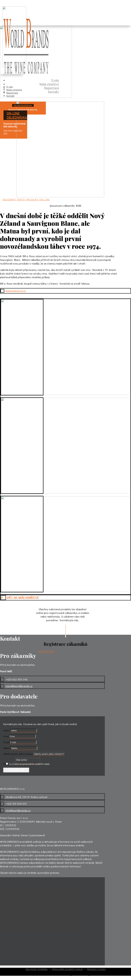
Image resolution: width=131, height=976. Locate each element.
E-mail (6, 742)
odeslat (16, 770)
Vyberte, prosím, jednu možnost (18, 753)
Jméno (6, 730)
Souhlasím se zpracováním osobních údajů (29, 763)
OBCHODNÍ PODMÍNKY (36, 969)
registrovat (46, 651)
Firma (5, 736)
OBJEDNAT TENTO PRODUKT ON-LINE (26, 199)
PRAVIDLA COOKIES (96, 969)
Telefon (6, 748)
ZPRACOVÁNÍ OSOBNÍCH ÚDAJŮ (67, 969)
